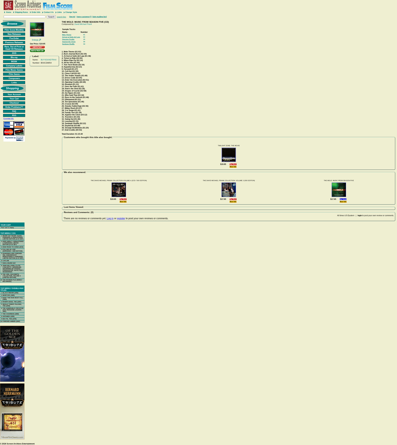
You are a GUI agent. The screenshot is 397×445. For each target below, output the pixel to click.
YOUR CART (6, 225)
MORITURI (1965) (9, 295)
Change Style (71, 12)
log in (72, 17)
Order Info (35, 12)
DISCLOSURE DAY (9, 263)
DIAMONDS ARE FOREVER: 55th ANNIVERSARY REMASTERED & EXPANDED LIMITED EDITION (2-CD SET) (13, 256)
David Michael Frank (83, 24)
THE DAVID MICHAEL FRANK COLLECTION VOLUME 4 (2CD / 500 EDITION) (119, 180)
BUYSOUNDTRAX (48, 60)
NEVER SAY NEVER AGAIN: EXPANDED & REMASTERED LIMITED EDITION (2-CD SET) (13, 237)
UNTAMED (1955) (8, 316)
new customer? (84, 17)
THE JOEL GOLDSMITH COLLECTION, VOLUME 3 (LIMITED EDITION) (12, 276)
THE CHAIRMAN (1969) (11, 314)
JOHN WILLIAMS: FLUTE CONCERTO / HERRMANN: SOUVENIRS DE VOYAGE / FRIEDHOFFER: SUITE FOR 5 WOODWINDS (13, 269)
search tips (61, 17)
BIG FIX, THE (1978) (9, 319)
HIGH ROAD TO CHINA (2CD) (13, 247)
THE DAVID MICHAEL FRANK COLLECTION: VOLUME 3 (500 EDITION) (229, 180)
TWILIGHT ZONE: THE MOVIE (229, 145)
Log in (110, 218)
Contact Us (49, 12)
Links (59, 12)
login (360, 215)
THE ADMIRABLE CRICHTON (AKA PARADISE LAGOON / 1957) (13, 310)
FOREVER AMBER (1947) (11, 321)
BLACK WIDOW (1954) (10, 293)
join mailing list (99, 17)
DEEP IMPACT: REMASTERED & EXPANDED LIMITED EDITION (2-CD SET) (13, 243)
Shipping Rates (21, 12)
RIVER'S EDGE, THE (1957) (12, 302)
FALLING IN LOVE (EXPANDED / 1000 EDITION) (12, 250)
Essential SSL (8, 118)
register (121, 218)
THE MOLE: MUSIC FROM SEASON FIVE (339, 180)
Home (8, 12)
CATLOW (6, 260)
